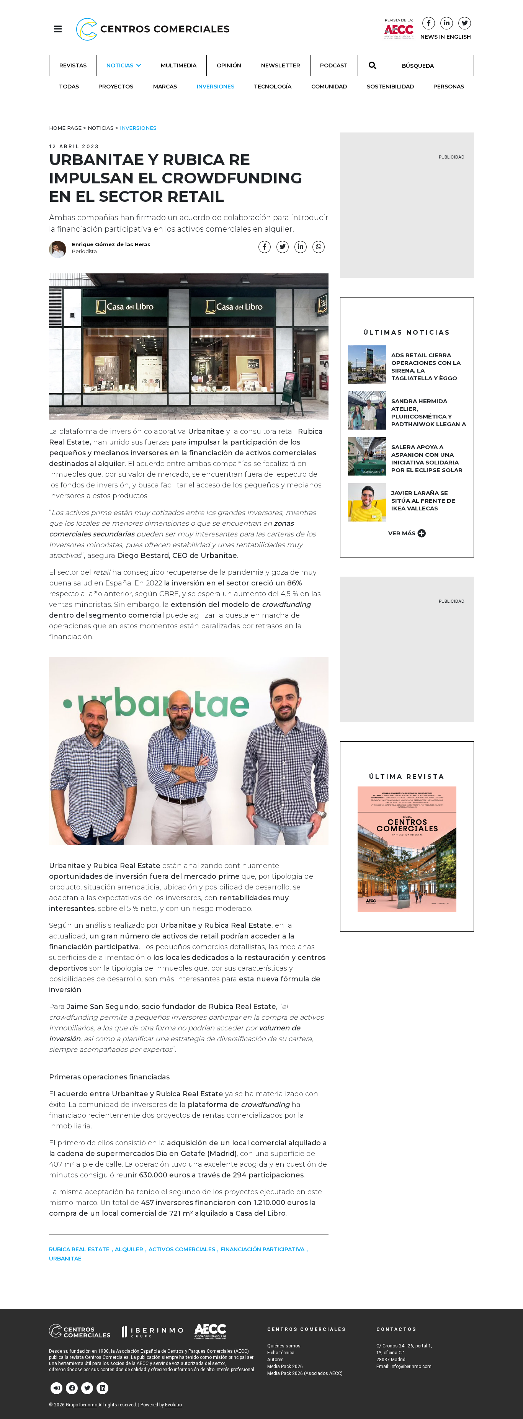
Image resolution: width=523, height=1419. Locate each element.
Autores (275, 1359)
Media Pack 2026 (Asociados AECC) (305, 1373)
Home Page (65, 128)
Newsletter (280, 65)
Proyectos (115, 86)
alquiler (129, 1249)
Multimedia (178, 65)
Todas (69, 86)
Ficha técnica (280, 1352)
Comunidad (329, 86)
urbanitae (65, 1258)
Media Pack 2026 (285, 1366)
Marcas (165, 86)
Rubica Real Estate (79, 1249)
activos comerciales (182, 1249)
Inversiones (215, 86)
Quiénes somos (284, 1346)
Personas (448, 86)
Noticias (101, 128)
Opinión (229, 65)
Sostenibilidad (390, 86)
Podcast (334, 65)
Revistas (73, 65)
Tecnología (272, 86)
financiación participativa (262, 1249)
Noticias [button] (119, 65)
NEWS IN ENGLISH (445, 36)
